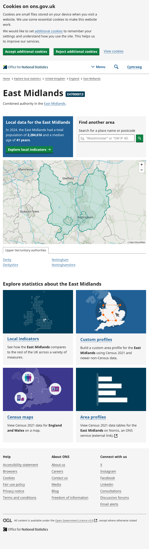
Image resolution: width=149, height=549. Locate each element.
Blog (55, 491)
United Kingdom (55, 78)
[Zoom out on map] (141, 169)
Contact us (60, 478)
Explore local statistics (27, 78)
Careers (57, 471)
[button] (29, 149)
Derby (7, 260)
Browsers (10, 471)
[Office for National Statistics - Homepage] (25, 67)
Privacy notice (13, 491)
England (74, 78)
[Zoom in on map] (141, 164)
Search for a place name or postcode (107, 130)
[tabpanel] (74, 263)
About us (58, 464)
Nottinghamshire (63, 265)
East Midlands (92, 78)
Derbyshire (10, 265)
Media (56, 484)
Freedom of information (70, 497)
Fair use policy (14, 484)
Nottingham (60, 260)
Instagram (108, 471)
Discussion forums (114, 497)
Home (6, 78)
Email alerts (109, 504)
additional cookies (49, 31)
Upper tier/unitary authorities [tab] (25, 250)
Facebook (107, 478)
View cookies (114, 51)
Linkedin (106, 484)
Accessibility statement (20, 464)
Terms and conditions (19, 497)
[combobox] (106, 138)
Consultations (110, 491)
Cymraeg (134, 67)
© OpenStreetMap (136, 242)
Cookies (9, 478)
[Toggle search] (116, 67)
